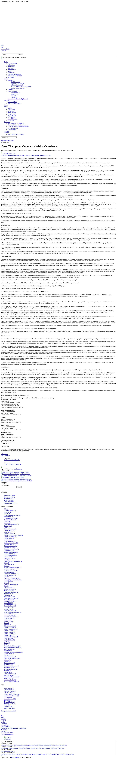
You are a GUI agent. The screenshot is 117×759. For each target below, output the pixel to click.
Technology (11, 77)
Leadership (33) (8, 581)
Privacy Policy (5, 725)
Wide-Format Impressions (43, 745)
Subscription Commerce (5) (11, 666)
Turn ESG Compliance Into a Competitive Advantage (16, 475)
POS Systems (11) (9, 613)
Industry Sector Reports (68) (11, 694)
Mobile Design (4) (9, 600)
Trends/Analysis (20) (9, 703)
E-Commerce (11, 65)
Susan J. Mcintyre (12, 119)
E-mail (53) (7, 560)
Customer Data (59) (9, 544)
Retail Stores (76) (9, 501)
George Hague (12, 114)
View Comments (5, 455)
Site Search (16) (8, 655)
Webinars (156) (8, 706)
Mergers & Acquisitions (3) (11, 598)
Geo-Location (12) (9, 564)
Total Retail (4, 751)
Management (11, 66)
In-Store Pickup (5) (9, 569)
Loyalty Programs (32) (10, 589)
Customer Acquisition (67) (11, 543)
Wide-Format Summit (29, 748)
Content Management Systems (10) (13, 535)
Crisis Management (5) (10, 541)
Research (6, 131)
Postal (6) (6, 623)
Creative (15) (7, 539)
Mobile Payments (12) (10, 604)
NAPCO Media (15, 757)
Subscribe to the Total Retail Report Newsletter (13, 728)
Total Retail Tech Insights (14, 103)
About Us (3, 719)
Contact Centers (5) (9, 533)
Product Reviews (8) (9, 632)
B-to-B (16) (7, 521)
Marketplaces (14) (9, 593)
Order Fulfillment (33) (10, 610)
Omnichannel (11, 72)
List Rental (4, 723)
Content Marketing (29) (10, 536)
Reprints (3, 722)
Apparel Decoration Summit (42, 748)
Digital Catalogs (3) (9, 553)
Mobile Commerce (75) (10, 503)
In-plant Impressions (17, 745)
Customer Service (5, 726)
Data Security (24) (9, 550)
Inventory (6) (7, 576)
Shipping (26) (8, 650)
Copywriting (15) (9, 538)
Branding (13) (8, 526)
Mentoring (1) (8, 595)
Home (2, 715)
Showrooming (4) (9, 653)
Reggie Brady (11, 109)
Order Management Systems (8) (12, 612)
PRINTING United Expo (57, 748)
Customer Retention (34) (10, 546)
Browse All (14, 97)
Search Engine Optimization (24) (13, 647)
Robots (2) (7, 643)
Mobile (9, 71)
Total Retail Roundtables (17, 83)
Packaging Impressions (29, 745)
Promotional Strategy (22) (11, 636)
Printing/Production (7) (10, 626)
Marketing (10, 68)
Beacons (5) (7, 523)
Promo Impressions (55, 745)
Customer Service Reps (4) (11, 549)
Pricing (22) (7, 624)
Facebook (8, 737)
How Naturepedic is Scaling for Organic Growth (15, 472)
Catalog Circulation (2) (10, 529)
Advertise (3, 50)
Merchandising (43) (9, 596)
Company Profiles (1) (10, 691)
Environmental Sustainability (12, 460)
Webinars (10, 89)
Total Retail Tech (15, 82)
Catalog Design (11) (9, 530)
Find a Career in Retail (7, 732)
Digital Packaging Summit (16, 748)
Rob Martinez (11, 117)
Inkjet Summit (4, 748)
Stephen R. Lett (12, 115)
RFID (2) (6, 641)
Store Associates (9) (9, 663)
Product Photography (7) (10, 629)
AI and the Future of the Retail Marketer (18, 126)
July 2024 (13, 95)
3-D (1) (6, 509)
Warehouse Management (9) (11, 676)
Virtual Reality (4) (9, 675)
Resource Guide (5, 49)
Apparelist (64, 745)
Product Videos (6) (9, 635)
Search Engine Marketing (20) (12, 646)
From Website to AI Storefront (16, 123)
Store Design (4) (8, 664)
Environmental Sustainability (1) (13, 561)
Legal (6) (6, 583)
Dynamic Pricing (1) (9, 558)
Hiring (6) (7, 566)
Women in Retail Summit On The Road (42, 754)
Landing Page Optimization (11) (12, 580)
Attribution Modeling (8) (10, 518)
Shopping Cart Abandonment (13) (13, 652)
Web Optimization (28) (10, 680)
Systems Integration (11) (10, 669)
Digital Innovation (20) (10, 555)
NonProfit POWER (58, 754)
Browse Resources (13, 128)
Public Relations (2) (9, 640)
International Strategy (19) (11, 573)
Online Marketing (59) (10, 606)
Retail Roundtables (6, 754)
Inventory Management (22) (11, 578)
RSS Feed (3, 731)
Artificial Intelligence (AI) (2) (12, 515)
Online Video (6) (8, 609)
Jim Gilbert (11, 111)
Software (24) (8, 660)
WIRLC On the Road (17, 85)
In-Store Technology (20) (11, 570)
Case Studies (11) (9, 689)
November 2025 (15, 92)
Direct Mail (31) (8, 556)
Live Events (11, 80)
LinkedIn (8, 739)
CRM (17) (7, 527)
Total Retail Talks (12, 102)
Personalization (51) (9, 618)
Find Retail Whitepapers (7, 734)
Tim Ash (10, 108)
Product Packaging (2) (10, 627)
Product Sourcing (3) (9, 633)
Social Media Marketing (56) (12, 658)
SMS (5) (6, 644)
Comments (48, 155)
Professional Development (15, 75)
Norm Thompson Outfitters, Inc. (13, 464)
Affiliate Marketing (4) (10, 510)
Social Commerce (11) (10, 656)
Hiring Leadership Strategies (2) (12, 567)
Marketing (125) (8, 498)
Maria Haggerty (12, 112)
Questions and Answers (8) (11, 695)
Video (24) (7, 705)
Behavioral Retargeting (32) (11, 524)
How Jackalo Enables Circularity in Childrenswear (16, 474)
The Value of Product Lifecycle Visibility (13, 477)
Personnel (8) (7, 620)
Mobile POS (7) (8, 603)
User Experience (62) (10, 673)
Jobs (2, 47)
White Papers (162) (9, 708)
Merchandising (12, 69)
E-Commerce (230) (9, 495)
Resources (7, 122)
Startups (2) (7, 661)
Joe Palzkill (11, 120)
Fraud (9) (6, 563)
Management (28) (9, 590)
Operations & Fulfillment (14, 74)
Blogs (5, 106)
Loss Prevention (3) (9, 587)
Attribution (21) (8, 516)
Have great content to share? (8, 711)
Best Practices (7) (9, 688)
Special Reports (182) (10, 699)
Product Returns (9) (9, 630)
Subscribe (6, 132)
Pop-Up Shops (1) (9, 621)
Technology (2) (8, 700)
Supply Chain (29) (9, 667)
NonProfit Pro (11, 751)
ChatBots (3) (7, 532)
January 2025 (14, 94)
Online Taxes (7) (8, 607)
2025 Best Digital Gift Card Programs (18, 125)
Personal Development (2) (11, 616)
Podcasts (6, 100)
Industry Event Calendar (17, 88)
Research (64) (8, 697)
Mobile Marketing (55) (10, 601)
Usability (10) (8, 672)
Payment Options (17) (10, 615)
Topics (6, 62)
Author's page (18, 469)
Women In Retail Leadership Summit (21, 86)
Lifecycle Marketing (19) (11, 584)
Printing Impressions (6, 745)
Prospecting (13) (8, 638)
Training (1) (7, 670)
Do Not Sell (4, 729)
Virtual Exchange (12, 91)
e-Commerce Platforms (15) (11, 681)
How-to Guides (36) (9, 692)
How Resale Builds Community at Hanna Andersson (16, 479)
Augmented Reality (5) (10, 519)
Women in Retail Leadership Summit (21, 754)
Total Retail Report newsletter (16, 134)
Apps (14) (7, 513)
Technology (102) (9, 500)
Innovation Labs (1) (9, 572)
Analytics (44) (8, 512)
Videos (6, 105)
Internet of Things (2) (10, 575)
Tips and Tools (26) (9, 702)
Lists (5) (6, 586)
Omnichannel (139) (9, 497)
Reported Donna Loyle (9, 153)
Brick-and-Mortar (12, 63)
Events (6, 79)
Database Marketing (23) (11, 552)
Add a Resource (12, 129)
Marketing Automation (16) (11, 592)
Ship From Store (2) (9, 649)
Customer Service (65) (10, 547)
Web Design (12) (8, 678)
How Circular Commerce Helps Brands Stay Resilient (17, 480)
